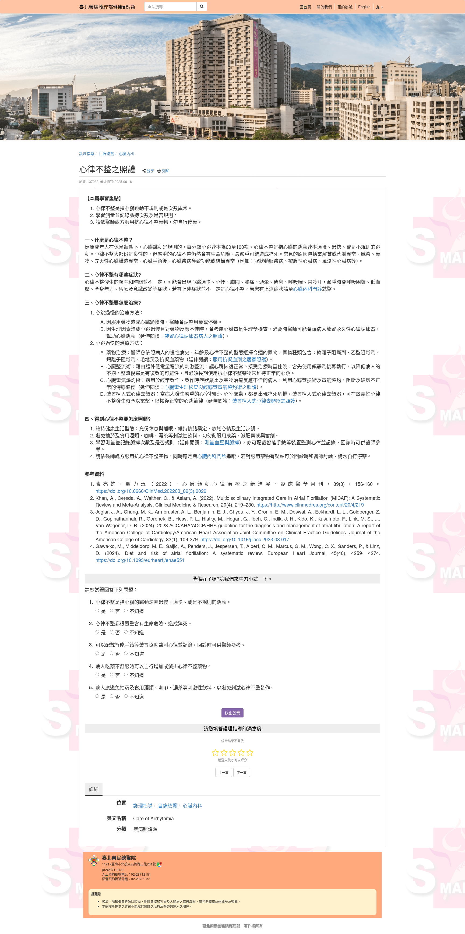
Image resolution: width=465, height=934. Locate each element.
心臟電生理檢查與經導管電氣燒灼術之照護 (210, 386)
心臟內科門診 (307, 288)
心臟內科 (126, 153)
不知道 (136, 611)
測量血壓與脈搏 (222, 442)
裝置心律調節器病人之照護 (193, 335)
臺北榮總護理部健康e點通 (107, 6)
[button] (379, 6)
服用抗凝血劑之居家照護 (239, 359)
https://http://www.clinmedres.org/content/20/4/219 (310, 504)
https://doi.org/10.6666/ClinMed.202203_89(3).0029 (151, 490)
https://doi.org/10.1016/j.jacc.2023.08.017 (244, 539)
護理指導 (86, 153)
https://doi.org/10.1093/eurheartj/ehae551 (140, 559)
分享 (150, 170)
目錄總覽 (106, 153)
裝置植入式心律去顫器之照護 (263, 400)
